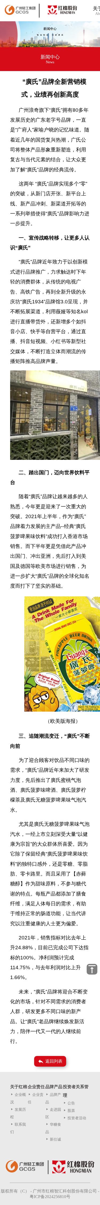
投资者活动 (74, 1118)
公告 (69, 1103)
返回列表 (50, 1061)
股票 (69, 1111)
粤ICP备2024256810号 (50, 1196)
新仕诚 (53, 1139)
